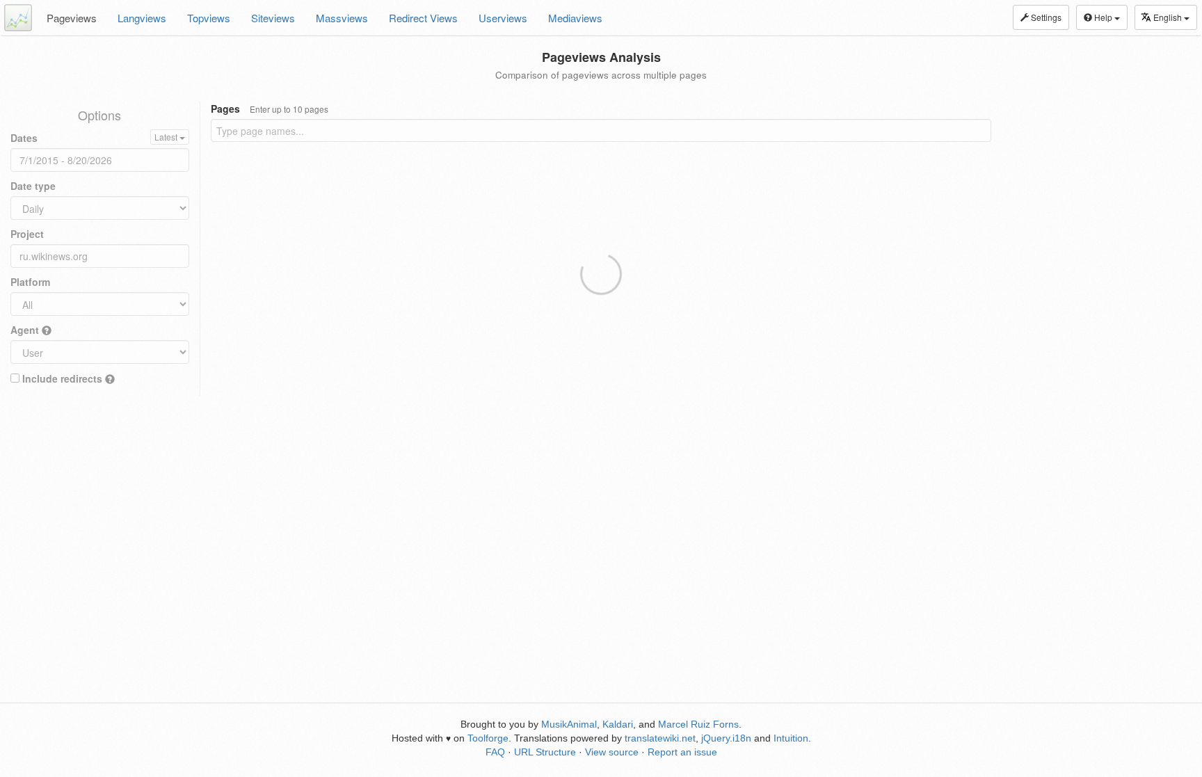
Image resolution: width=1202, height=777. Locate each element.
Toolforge (487, 738)
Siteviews (273, 17)
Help (1103, 17)
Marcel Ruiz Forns (698, 724)
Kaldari (617, 724)
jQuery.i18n (726, 738)
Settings (1045, 17)
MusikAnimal (569, 724)
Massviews (342, 17)
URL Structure (545, 752)
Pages (269, 108)
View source (612, 752)
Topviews (208, 17)
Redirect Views (423, 17)
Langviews (142, 17)
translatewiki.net (660, 738)
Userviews (503, 17)
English (1168, 17)
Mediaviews (575, 17)
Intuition (791, 738)
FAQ (495, 752)
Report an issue (682, 752)
